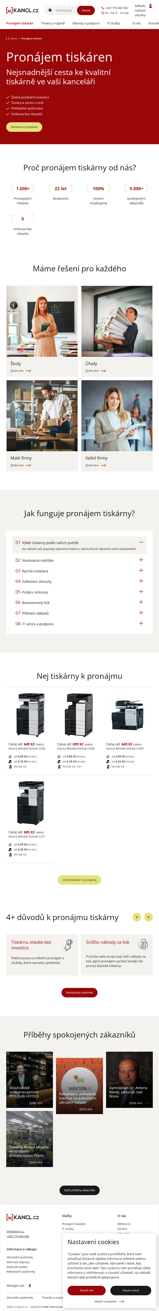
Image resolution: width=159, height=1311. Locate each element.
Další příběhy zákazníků (79, 1190)
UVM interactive (52, 1307)
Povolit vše (86, 1290)
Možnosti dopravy (18, 1262)
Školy (15, 363)
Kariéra (122, 1229)
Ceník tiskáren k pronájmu (79, 880)
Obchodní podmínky (20, 1257)
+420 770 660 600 (18, 1236)
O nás (136, 23)
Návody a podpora (86, 23)
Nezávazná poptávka (24, 127)
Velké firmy (96, 458)
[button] (79, 542)
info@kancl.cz (15, 1231)
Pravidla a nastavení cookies (60, 1297)
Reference (124, 1224)
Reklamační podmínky (21, 1271)
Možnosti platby (17, 1267)
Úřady (91, 363)
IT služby (113, 23)
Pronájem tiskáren (19, 23)
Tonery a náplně (53, 23)
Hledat (86, 10)
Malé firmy (21, 458)
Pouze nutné (131, 1290)
